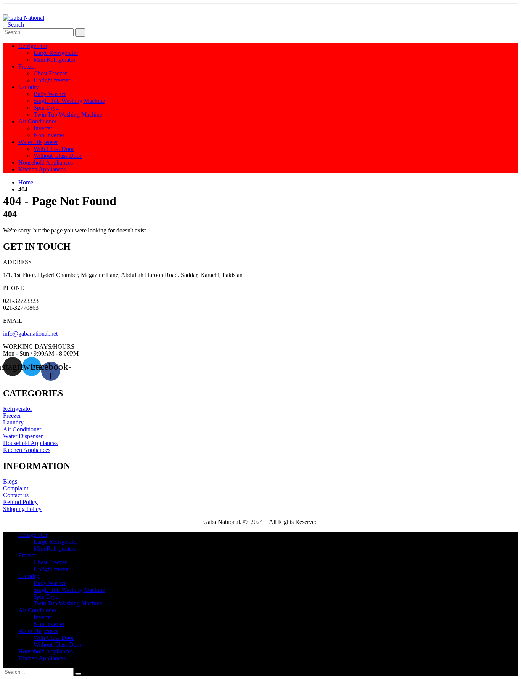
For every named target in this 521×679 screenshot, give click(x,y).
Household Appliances (45, 162)
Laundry (28, 87)
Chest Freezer (50, 73)
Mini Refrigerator (55, 59)
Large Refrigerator (56, 53)
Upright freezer (52, 80)
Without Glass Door (58, 155)
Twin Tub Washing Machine (68, 114)
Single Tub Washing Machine (69, 101)
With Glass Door (54, 149)
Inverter (43, 128)
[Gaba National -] (23, 17)
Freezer (27, 66)
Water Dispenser (38, 142)
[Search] (80, 32)
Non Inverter (49, 135)
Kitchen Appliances (42, 169)
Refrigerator (32, 46)
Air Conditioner (37, 121)
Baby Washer (50, 94)
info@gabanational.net (30, 333)
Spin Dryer (47, 107)
